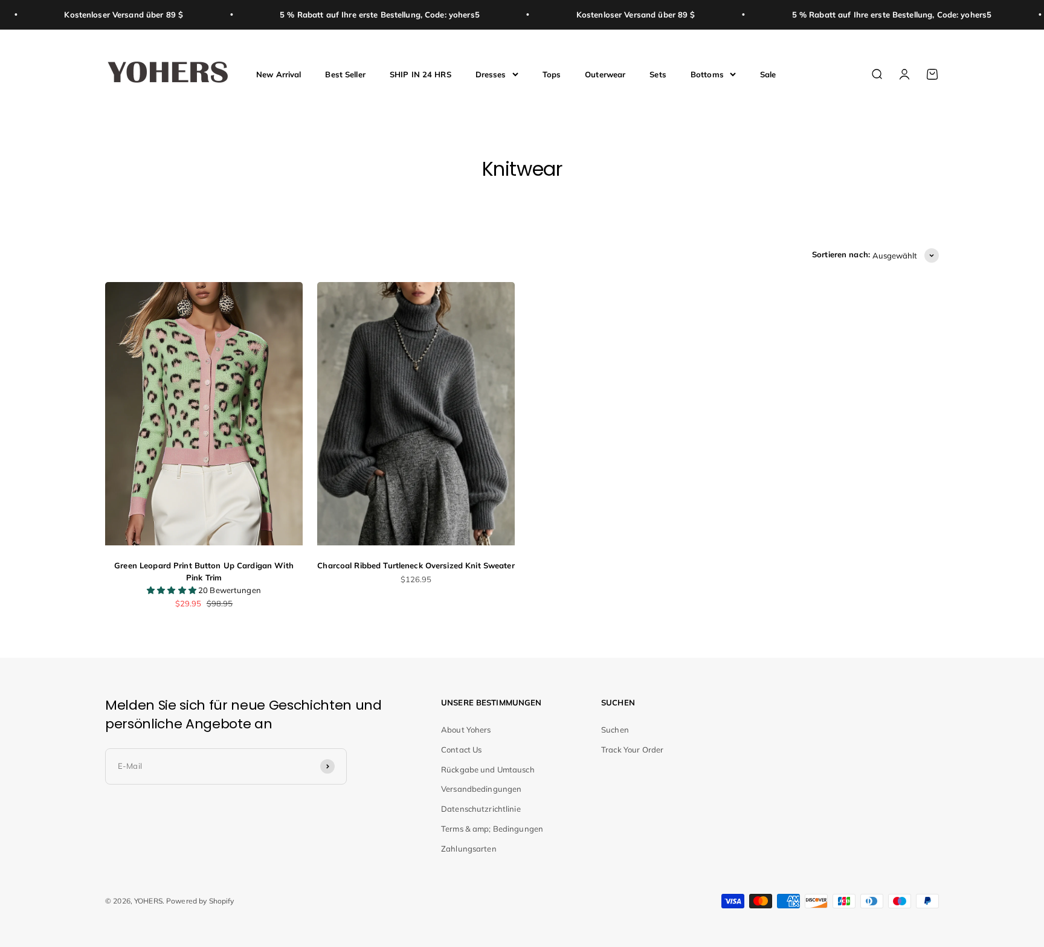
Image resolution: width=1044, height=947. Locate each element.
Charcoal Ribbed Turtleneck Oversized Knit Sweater (415, 565)
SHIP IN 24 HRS (420, 74)
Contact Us (461, 749)
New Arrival (278, 74)
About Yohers (466, 729)
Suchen (615, 729)
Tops (552, 74)
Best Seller (345, 74)
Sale (768, 74)
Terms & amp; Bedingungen (492, 828)
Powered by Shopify (200, 900)
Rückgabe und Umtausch (488, 769)
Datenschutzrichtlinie (481, 809)
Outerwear (605, 74)
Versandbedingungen (481, 789)
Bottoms (707, 74)
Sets (657, 74)
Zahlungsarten (469, 848)
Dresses (490, 74)
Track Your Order (632, 749)
